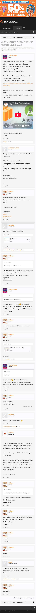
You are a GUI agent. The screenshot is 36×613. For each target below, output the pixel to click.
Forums (17, 28)
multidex (13, 50)
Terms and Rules (31, 611)
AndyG (13, 579)
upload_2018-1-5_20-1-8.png (17, 347)
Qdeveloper (6, 579)
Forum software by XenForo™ (7, 611)
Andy (10, 562)
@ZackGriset (7, 217)
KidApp (5, 141)
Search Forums (5, 32)
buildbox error (30, 48)
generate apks (5, 50)
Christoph (5, 249)
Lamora (11, 225)
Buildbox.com (7, 28)
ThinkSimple (12, 55)
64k (6, 48)
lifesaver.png (13, 238)
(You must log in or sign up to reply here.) (24, 598)
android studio (12, 48)
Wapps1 (11, 432)
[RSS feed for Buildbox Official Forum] (34, 607)
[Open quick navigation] (33, 37)
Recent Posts (14, 32)
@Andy (5, 214)
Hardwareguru (13, 148)
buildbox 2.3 (21, 48)
